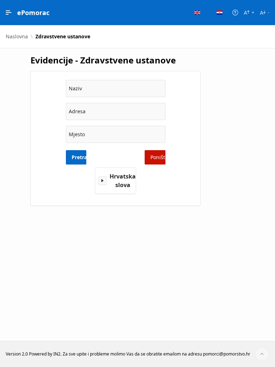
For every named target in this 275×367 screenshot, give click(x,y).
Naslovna (17, 36)
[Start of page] (262, 354)
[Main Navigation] (8, 12)
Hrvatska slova (123, 180)
